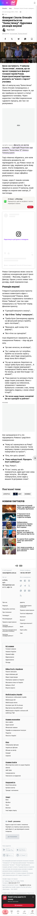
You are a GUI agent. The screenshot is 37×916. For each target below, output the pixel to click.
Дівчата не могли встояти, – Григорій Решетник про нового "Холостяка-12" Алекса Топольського (17, 149)
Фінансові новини (11, 727)
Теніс (7, 805)
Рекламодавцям (7, 618)
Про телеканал (6, 612)
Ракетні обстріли (11, 672)
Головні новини (11, 649)
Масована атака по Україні (14, 682)
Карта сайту (23, 630)
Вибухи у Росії (10, 685)
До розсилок (12, 837)
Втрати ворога (10, 688)
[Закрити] (33, 897)
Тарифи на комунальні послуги (16, 730)
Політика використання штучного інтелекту (9, 630)
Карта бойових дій (12, 674)
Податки (8, 733)
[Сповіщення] (34, 3)
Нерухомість (10, 782)
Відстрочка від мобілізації (14, 708)
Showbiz (4, 8)
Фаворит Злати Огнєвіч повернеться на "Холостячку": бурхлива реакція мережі (24, 8)
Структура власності (26, 623)
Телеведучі (5, 615)
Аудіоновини (10, 660)
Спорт (8, 797)
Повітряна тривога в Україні (15, 680)
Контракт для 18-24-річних (14, 705)
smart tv (8, 855)
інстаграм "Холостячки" (18, 34)
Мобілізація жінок (11, 702)
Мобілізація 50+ (11, 700)
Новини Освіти (11, 762)
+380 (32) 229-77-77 (14, 883)
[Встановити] (18, 901)
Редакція (5, 605)
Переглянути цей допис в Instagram (16, 239)
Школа (8, 767)
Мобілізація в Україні (14, 694)
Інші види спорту (11, 810)
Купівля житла (10, 788)
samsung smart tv (22, 855)
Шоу (10, 8)
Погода (8, 662)
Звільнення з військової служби (16, 697)
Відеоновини (10, 657)
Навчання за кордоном (13, 776)
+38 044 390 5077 (25, 573)
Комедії (8, 753)
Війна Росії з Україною (14, 669)
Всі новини (10, 646)
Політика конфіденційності (7, 626)
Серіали (8, 756)
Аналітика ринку (11, 785)
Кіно (7, 742)
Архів (21, 626)
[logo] (12, 3)
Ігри (21, 633)
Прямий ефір (10, 654)
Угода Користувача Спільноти (25, 606)
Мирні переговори (12, 677)
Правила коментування (27, 610)
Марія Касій (10, 30)
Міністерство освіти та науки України (18, 765)
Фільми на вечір (11, 750)
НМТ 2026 (9, 770)
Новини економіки (13, 720)
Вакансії (22, 620)
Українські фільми (11, 747)
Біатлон (8, 808)
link (21, 580)
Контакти (23, 616)
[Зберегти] (32, 39)
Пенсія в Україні (11, 735)
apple (22, 849)
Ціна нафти (9, 722)
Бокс (7, 799)
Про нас (4, 602)
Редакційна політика (8, 609)
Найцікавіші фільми (12, 745)
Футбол (8, 802)
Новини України (11, 651)
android (8, 849)
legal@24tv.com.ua (25, 885)
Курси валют (10, 725)
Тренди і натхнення (12, 790)
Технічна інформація (26, 613)
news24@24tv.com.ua (9, 573)
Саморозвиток (10, 773)
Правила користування (9, 622)
